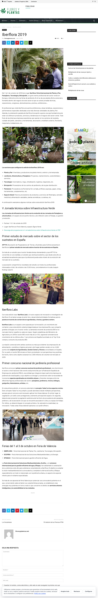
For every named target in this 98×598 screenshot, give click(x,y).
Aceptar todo (65, 591)
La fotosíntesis (7, 522)
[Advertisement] (48, 13)
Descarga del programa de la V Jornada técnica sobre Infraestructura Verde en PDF (32, 230)
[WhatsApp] (26, 43)
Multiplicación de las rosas (76, 90)
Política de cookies (40, 593)
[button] (94, 20)
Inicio (3, 27)
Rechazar (77, 591)
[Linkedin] (13, 43)
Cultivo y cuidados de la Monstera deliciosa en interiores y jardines (82, 79)
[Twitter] (95, 1)
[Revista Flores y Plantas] (12, 10)
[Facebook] (93, 1)
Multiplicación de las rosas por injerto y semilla (79, 73)
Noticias (9, 27)
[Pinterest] (17, 43)
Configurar (88, 591)
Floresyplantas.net (9, 38)
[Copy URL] (30, 43)
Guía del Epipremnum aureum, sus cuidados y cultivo (82, 85)
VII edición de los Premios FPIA (53, 522)
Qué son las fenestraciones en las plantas (80, 68)
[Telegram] (22, 43)
